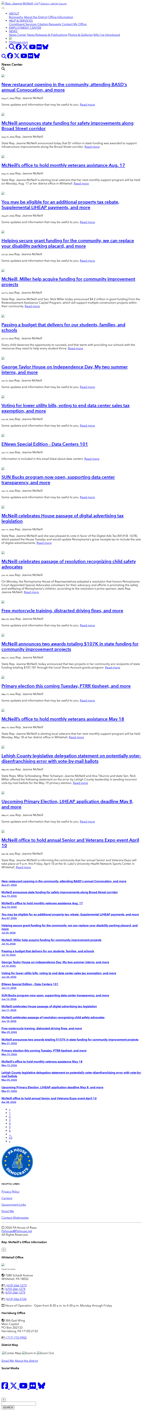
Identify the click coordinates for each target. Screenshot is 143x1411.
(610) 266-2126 (16, 1299)
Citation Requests (49, 24)
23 (10, 1137)
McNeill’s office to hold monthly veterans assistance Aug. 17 (63, 165)
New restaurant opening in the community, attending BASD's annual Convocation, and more (64, 87)
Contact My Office (74, 24)
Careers (6, 1198)
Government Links (13, 1204)
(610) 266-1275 (15, 1292)
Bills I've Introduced (106, 35)
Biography (16, 17)
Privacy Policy (10, 1191)
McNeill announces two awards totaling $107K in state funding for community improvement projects (70, 646)
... (10, 1134)
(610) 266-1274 (15, 1289)
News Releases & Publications (47, 35)
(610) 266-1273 (16, 1285)
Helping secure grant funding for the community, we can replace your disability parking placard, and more (67, 243)
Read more (87, 104)
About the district (26, 1361)
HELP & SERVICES (21, 20)
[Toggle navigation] (2, 8)
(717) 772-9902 (16, 1337)
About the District (35, 17)
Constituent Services (22, 24)
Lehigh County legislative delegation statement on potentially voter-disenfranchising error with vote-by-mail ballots (71, 758)
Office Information (60, 17)
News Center (17, 35)
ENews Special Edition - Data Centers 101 (44, 444)
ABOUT (14, 13)
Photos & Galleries (80, 35)
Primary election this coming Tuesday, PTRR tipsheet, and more (66, 686)
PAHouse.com (18, 42)
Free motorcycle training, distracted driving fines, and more (62, 610)
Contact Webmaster (15, 1217)
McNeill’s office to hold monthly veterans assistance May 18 (62, 719)
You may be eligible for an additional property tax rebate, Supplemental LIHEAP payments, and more (60, 204)
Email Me (7, 1211)
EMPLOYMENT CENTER (25, 27)
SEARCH (8, 1407)
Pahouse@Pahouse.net (16, 1231)
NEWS (13, 31)
